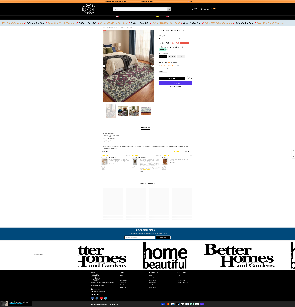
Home (104, 27)
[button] (104, 65)
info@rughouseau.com (120, 1)
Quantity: (161, 71)
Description (145, 128)
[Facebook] (92, 298)
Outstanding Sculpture (140, 157)
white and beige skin (108, 157)
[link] (113, 217)
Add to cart (172, 78)
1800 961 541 (107, 1)
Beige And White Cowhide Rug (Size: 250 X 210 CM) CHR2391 (104, 167)
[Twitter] (105, 298)
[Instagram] (96, 298)
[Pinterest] (101, 298)
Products (109, 27)
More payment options (175, 86)
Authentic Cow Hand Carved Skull (135, 166)
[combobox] (140, 9)
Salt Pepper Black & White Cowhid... (16, 303)
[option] (128, 66)
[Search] (142, 9)
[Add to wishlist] (188, 78)
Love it (164, 157)
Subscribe (163, 237)
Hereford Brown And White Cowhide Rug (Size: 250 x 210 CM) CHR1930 (165, 168)
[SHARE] (191, 78)
